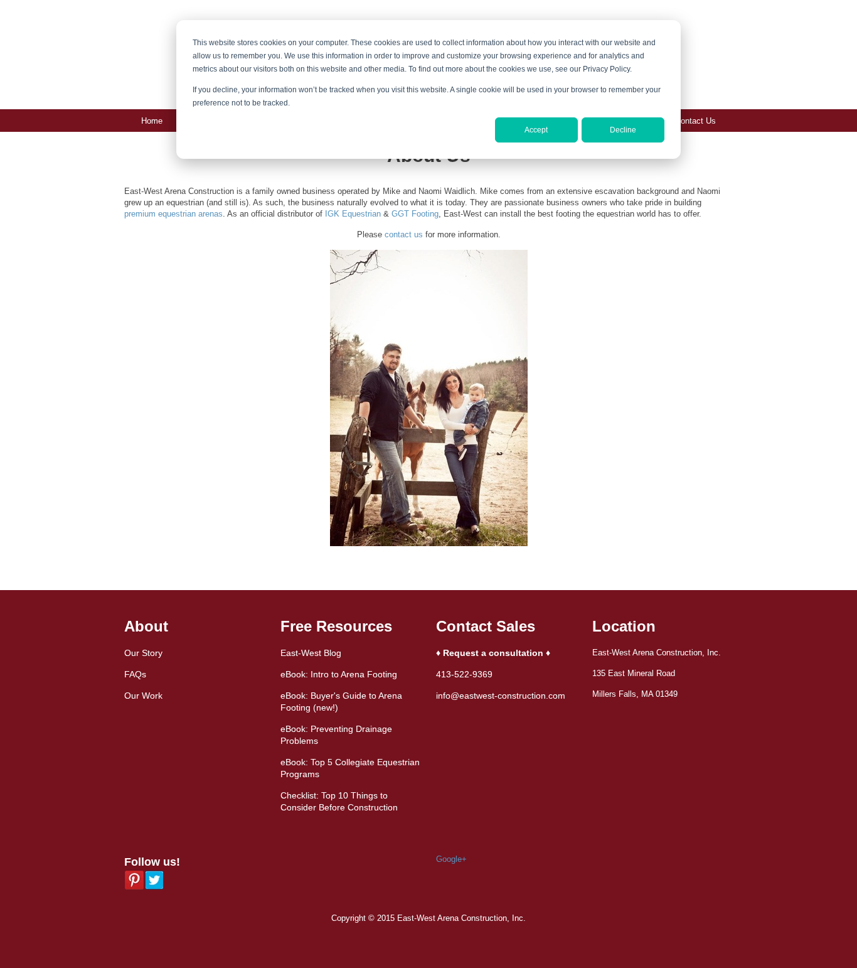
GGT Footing (415, 213)
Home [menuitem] (151, 121)
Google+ (451, 859)
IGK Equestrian (353, 213)
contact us (404, 234)
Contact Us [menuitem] (695, 121)
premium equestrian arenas (173, 213)
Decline (623, 130)
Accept (536, 130)
